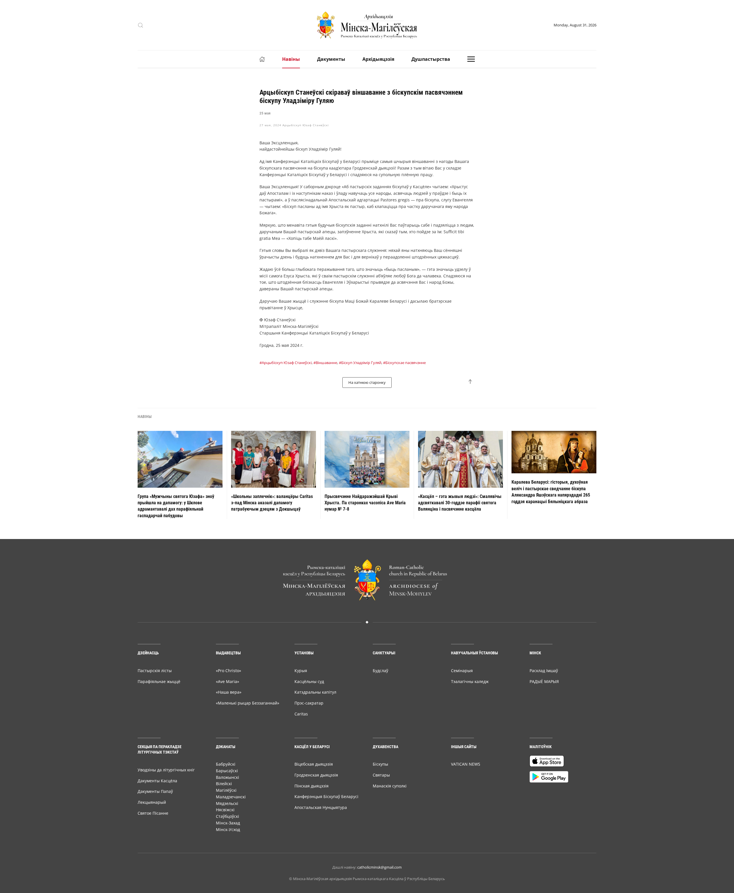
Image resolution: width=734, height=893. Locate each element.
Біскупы (380, 764)
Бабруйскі (225, 764)
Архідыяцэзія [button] (378, 59)
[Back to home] (367, 25)
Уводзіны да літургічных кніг (166, 770)
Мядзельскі (227, 803)
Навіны (291, 59)
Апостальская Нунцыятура (320, 807)
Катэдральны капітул (315, 692)
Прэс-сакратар (308, 703)
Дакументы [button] (331, 59)
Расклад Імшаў (544, 670)
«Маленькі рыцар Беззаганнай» (247, 703)
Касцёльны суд (309, 681)
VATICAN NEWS (465, 764)
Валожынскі (227, 777)
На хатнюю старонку (367, 382)
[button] (140, 25)
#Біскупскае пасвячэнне (404, 362)
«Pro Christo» (228, 670)
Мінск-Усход (228, 829)
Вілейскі (224, 783)
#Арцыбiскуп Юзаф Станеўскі (285, 362)
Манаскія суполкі (390, 786)
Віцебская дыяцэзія (313, 764)
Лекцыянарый (152, 802)
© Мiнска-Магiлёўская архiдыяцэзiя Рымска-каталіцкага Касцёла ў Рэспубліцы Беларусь (367, 878)
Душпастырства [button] (430, 59)
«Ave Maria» (227, 681)
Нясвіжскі (225, 809)
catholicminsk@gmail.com (379, 867)
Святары (381, 775)
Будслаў (380, 670)
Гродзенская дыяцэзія (316, 775)
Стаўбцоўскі (227, 816)
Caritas (301, 714)
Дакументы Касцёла (157, 780)
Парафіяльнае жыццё (159, 681)
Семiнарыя (462, 670)
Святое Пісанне (153, 813)
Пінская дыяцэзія (311, 786)
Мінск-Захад (228, 823)
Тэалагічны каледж (470, 681)
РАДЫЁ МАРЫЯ (544, 681)
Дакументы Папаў (155, 791)
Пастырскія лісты (155, 670)
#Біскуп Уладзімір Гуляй (360, 362)
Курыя (300, 670)
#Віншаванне (325, 362)
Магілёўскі (226, 790)
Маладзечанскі (231, 796)
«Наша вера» (228, 692)
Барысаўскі (227, 770)
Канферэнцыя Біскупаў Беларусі (326, 796)
